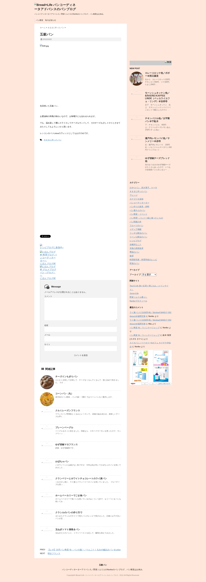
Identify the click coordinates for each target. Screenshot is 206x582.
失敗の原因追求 (136, 248)
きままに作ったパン (53, 140)
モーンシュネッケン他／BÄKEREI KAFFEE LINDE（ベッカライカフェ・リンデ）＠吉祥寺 (157, 97)
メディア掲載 (135, 229)
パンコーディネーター (139, 203)
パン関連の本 (135, 222)
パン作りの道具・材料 (139, 206)
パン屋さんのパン (137, 210)
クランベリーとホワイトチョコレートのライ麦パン (81, 478)
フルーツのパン (136, 225)
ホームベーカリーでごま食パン (71, 495)
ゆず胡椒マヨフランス (66, 444)
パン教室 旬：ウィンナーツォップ (145, 327)
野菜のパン (134, 263)
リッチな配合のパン (138, 233)
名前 (46, 325)
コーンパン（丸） (64, 393)
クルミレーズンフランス (67, 410)
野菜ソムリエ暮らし (138, 297)
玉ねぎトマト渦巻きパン (67, 529)
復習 (132, 256)
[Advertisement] (63, 167)
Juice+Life (134, 293)
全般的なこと (135, 244)
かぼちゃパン (62, 461)
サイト (47, 344)
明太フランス (54, 553)
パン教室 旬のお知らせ (46, 20)
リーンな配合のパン (138, 237)
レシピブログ (135, 241)
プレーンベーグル (64, 427)
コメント (48, 296)
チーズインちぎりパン (66, 376)
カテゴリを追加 (136, 199)
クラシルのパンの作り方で (68, 512)
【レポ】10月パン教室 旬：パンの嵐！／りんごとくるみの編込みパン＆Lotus (84, 549)
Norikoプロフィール (138, 301)
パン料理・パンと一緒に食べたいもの (146, 218)
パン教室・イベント (138, 214)
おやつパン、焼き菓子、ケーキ (143, 187)
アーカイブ (135, 274)
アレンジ (133, 195)
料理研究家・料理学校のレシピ (143, 259)
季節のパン (134, 252)
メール (47, 335)
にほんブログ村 (48, 263)
